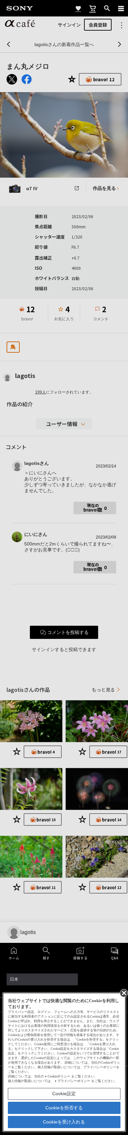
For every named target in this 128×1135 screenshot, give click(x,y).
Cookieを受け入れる (64, 1121)
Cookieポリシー (59, 1076)
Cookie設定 (64, 1093)
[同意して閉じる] (123, 992)
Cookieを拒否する (64, 1107)
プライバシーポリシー (73, 1081)
